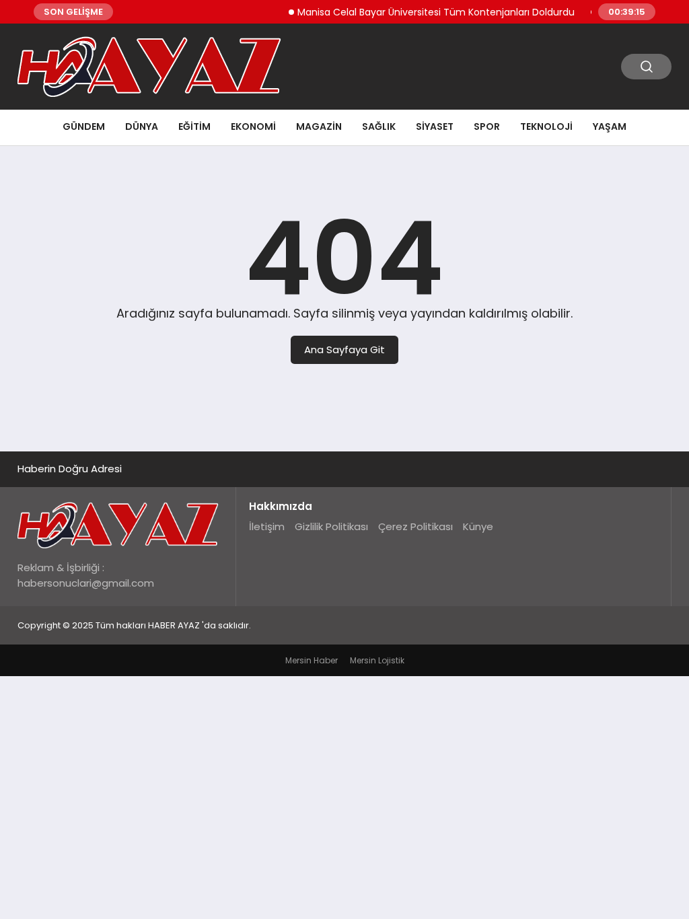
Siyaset (435, 126)
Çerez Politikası (415, 526)
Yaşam (609, 126)
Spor (487, 126)
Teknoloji (546, 126)
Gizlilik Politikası (331, 526)
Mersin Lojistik (377, 660)
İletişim (267, 526)
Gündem (84, 126)
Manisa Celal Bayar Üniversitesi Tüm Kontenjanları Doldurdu (428, 12)
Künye (478, 526)
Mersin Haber (311, 660)
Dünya (141, 126)
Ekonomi (253, 126)
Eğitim (194, 126)
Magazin (319, 126)
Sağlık (379, 126)
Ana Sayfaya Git (344, 349)
